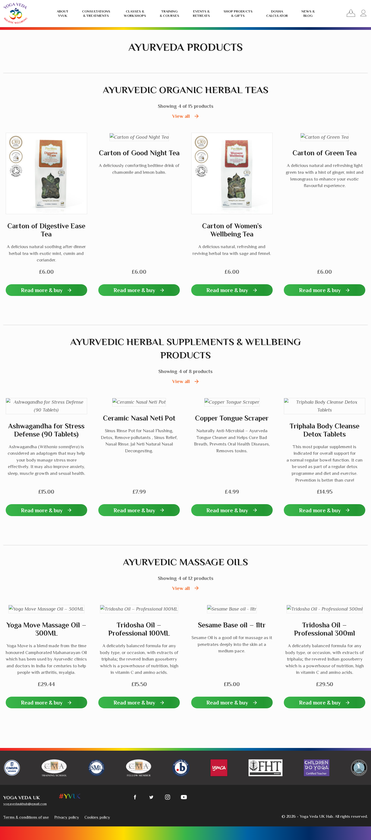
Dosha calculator (277, 13)
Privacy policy (66, 817)
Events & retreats (201, 13)
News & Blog (308, 13)
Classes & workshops (135, 13)
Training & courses (169, 13)
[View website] (12, 767)
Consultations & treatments (96, 13)
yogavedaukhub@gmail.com (25, 804)
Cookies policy (97, 817)
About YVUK (62, 13)
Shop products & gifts (238, 13)
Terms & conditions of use (26, 817)
